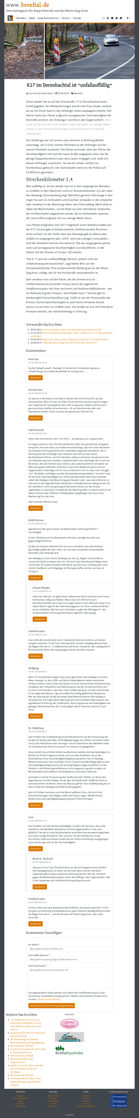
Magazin (20, 1095)
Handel (53, 1103)
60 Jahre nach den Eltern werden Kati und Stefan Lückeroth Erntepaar (27, 1068)
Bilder (32, 18)
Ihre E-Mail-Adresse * (39, 955)
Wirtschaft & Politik (20, 1098)
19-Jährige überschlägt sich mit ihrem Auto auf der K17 (70, 342)
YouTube (85, 1098)
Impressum (85, 1103)
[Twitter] (116, 18)
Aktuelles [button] (21, 18)
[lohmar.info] (118, 1105)
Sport (20, 1101)
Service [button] (65, 18)
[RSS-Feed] (108, 18)
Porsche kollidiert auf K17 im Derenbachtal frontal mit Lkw (71, 329)
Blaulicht (20, 1103)
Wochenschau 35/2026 (22, 1045)
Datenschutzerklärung (48, 999)
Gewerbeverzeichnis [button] (47, 18)
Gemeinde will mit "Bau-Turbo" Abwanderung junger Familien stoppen (26, 1081)
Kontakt (77, 18)
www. (27, 5)
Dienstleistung (53, 1101)
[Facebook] (121, 18)
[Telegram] (112, 18)
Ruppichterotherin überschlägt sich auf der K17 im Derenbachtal (75, 339)
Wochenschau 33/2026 (22, 1075)
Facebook (86, 1095)
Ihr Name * (34, 944)
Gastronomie (53, 1095)
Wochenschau (20, 1106)
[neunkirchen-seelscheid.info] (118, 1096)
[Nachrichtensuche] (103, 18)
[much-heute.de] (118, 1101)
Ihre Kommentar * (37, 965)
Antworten (35, 377)
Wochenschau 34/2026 (22, 1055)
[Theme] (128, 18)
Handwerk (53, 1098)
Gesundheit (53, 1106)
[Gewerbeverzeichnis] (69, 1023)
